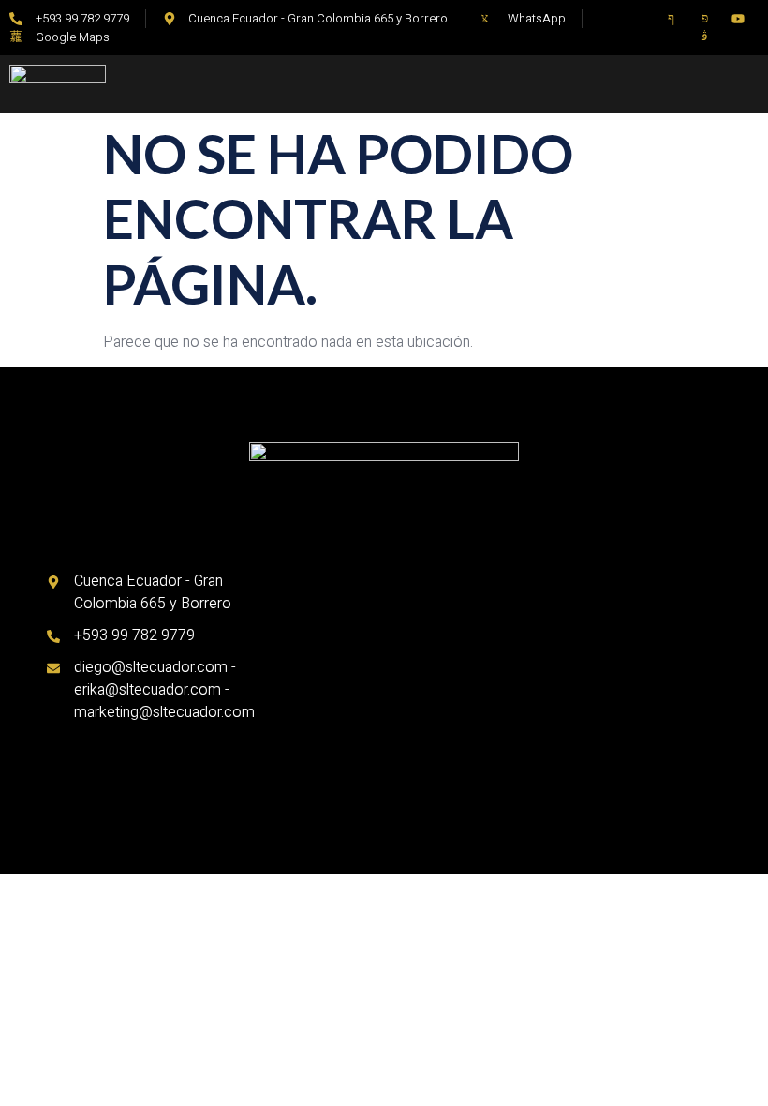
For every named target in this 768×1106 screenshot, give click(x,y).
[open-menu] (588, 78)
